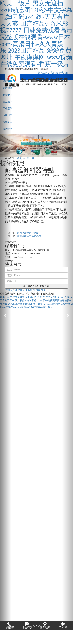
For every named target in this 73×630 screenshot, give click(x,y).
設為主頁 (43, 72)
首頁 (19, 158)
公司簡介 (7, 88)
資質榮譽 (7, 122)
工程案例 (7, 108)
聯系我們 (7, 129)
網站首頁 (7, 81)
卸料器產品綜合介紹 (28, 233)
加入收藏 (53, 72)
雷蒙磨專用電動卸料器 (29, 236)
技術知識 (7, 115)
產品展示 (7, 101)
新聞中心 (7, 95)
